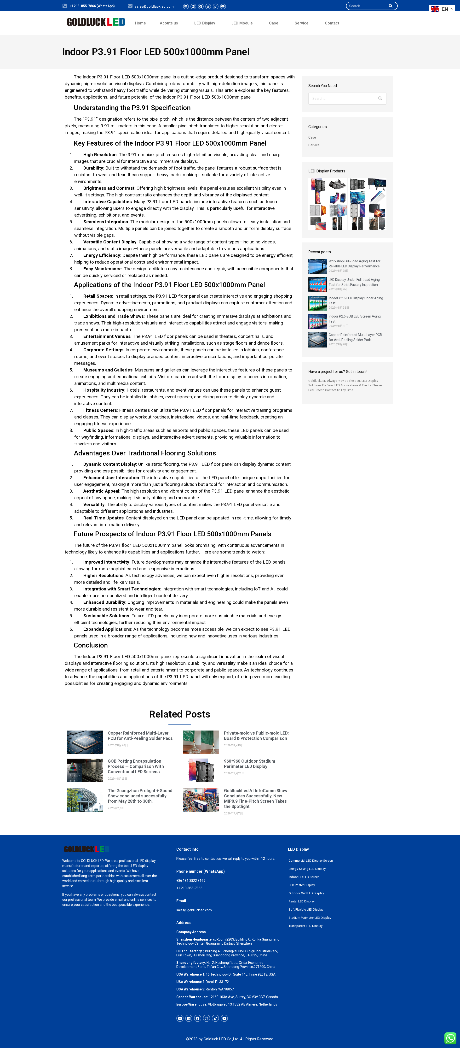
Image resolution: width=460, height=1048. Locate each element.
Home (140, 23)
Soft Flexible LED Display (306, 909)
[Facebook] (201, 6)
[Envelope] (186, 6)
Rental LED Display (302, 901)
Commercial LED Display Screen (311, 860)
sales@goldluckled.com (154, 6)
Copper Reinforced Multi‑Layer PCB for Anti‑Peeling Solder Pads (140, 735)
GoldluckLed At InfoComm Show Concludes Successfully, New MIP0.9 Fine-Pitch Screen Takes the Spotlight (255, 798)
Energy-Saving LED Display (307, 869)
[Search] (390, 6)
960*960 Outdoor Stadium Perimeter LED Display (249, 764)
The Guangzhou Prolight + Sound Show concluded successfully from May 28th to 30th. (140, 796)
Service (302, 23)
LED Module (242, 23)
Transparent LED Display (305, 926)
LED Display (204, 23)
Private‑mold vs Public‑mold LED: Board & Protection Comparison (256, 735)
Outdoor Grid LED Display (306, 893)
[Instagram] (208, 6)
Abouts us (169, 23)
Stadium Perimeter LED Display (310, 917)
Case (273, 23)
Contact (332, 23)
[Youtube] (223, 6)
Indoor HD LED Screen (304, 877)
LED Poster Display (302, 885)
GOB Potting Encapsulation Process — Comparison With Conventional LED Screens (136, 766)
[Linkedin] (193, 6)
